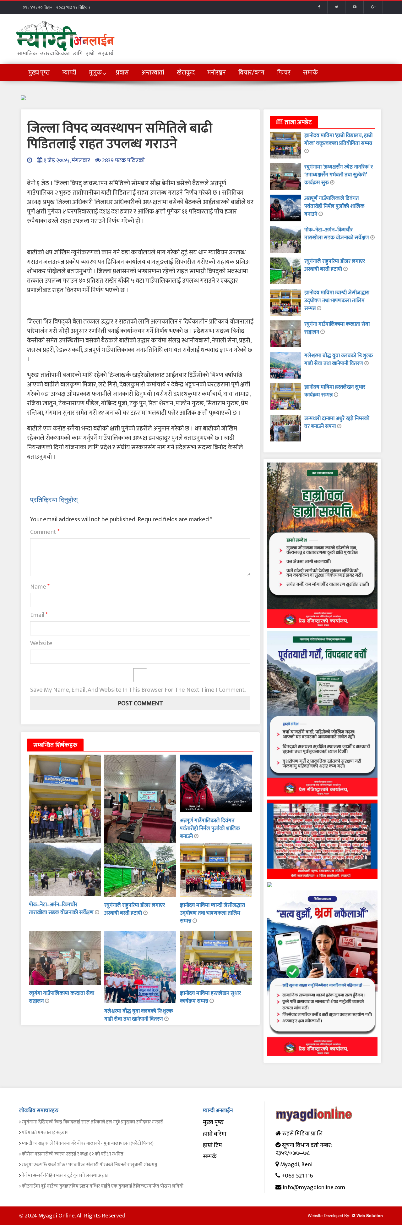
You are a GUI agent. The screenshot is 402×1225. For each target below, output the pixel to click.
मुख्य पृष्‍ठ (213, 1122)
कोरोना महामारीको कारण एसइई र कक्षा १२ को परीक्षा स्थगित (72, 1154)
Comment (45, 532)
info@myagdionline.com (314, 1187)
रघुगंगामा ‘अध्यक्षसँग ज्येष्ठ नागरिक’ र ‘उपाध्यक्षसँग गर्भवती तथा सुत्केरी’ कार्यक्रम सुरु (338, 175)
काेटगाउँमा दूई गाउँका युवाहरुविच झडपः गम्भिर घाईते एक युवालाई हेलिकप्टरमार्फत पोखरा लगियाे (102, 1186)
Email (39, 615)
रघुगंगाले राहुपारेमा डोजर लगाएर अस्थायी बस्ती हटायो (134, 909)
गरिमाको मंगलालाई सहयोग (45, 1133)
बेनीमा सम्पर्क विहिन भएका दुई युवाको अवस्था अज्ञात (65, 1175)
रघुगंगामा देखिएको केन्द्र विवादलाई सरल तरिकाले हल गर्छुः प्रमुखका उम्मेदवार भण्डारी (92, 1122)
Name (40, 586)
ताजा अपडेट (297, 122)
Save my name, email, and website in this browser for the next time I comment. (138, 690)
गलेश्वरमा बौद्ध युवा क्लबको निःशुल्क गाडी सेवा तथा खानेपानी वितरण (138, 1015)
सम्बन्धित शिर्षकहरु (55, 745)
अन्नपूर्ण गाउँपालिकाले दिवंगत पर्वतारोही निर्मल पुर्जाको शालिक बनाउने (210, 828)
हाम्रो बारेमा (214, 1134)
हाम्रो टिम (212, 1145)
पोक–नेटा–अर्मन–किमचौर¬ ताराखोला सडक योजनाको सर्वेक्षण (62, 908)
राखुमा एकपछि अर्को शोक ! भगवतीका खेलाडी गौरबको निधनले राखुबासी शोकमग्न (89, 1165)
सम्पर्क (210, 1156)
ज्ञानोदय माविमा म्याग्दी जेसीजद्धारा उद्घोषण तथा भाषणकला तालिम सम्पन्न (212, 913)
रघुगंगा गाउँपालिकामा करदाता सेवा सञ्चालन (61, 997)
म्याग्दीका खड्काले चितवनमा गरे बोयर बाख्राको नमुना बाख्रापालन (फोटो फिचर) (88, 1143)
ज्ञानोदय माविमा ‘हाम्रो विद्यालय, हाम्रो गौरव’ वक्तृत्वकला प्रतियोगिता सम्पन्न (338, 139)
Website (41, 643)
